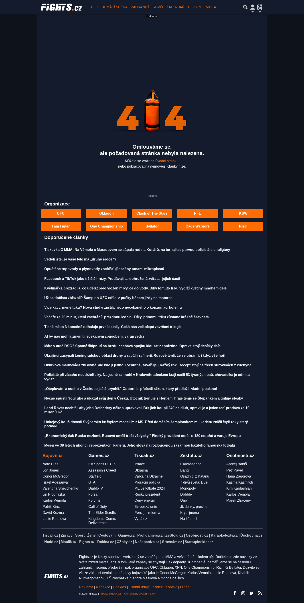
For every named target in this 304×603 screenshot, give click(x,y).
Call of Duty (97, 507)
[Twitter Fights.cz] (251, 593)
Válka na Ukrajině (148, 476)
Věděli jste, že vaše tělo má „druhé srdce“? (80, 259)
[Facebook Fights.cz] (234, 593)
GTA (91, 482)
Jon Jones (51, 470)
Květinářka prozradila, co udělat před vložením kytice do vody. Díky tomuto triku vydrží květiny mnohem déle (135, 288)
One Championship (106, 226)
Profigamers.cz (150, 535)
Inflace (139, 464)
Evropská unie (145, 507)
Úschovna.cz (251, 535)
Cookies (119, 587)
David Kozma (53, 513)
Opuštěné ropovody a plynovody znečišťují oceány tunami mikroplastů (104, 269)
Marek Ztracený (238, 500)
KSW (243, 213)
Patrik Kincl (52, 507)
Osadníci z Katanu (194, 476)
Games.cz (126, 535)
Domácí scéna (114, 7)
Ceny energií (144, 500)
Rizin (243, 226)
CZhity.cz (124, 542)
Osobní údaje (139, 587)
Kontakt (171, 587)
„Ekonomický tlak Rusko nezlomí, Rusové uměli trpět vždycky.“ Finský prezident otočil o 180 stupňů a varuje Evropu (142, 436)
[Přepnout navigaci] (252, 7)
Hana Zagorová (238, 476)
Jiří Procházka (54, 494)
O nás (184, 587)
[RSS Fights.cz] (260, 593)
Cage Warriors (198, 226)
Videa (211, 7)
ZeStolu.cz (174, 535)
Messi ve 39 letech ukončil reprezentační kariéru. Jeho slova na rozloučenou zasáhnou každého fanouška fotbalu (139, 445)
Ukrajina (141, 470)
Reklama (86, 587)
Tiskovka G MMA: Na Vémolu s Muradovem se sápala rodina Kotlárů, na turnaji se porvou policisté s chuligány (137, 250)
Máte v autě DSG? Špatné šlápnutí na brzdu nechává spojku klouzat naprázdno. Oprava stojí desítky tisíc (132, 346)
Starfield (94, 476)
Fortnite (94, 500)
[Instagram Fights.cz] (243, 593)
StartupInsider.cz (199, 542)
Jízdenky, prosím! (193, 507)
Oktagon (106, 213)
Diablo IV (95, 488)
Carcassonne (190, 464)
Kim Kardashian (239, 488)
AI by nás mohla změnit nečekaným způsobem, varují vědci (94, 336)
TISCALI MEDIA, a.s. (110, 593)
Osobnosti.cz (197, 535)
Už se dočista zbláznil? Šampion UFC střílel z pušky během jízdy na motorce (108, 298)
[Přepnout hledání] (245, 7)
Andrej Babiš (236, 464)
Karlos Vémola (54, 500)
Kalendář (175, 7)
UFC (94, 7)
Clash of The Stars (152, 213)
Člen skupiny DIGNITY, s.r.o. (139, 593)
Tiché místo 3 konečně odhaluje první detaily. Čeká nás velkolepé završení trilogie (113, 327)
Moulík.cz (69, 542)
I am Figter (61, 226)
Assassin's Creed (102, 470)
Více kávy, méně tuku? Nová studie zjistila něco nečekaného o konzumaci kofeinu (113, 307)
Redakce (103, 587)
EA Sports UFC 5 (102, 464)
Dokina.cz (105, 542)
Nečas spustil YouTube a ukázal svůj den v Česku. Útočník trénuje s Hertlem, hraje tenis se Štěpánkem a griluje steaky (143, 398)
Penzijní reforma (147, 513)
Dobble (186, 494)
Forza (92, 494)
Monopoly (188, 488)
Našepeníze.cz (147, 542)
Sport (80, 535)
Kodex (158, 587)
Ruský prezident (147, 494)
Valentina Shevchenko (60, 488)
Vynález (140, 519)
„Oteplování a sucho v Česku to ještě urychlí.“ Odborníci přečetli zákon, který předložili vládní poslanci (130, 389)
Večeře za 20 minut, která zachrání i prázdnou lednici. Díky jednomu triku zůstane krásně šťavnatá (126, 317)
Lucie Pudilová (54, 519)
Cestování (107, 535)
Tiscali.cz (50, 535)
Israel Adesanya (55, 482)
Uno (183, 500)
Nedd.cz (51, 542)
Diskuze (195, 7)
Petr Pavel (234, 470)
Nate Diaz (50, 464)
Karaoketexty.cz (224, 535)
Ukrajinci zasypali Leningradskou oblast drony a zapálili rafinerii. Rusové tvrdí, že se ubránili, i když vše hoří (134, 355)
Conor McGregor (56, 476)
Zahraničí (140, 7)
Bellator (152, 226)
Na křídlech (189, 519)
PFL (197, 213)
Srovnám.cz (172, 542)
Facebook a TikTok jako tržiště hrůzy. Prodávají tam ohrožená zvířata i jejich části (112, 279)
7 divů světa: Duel (194, 482)
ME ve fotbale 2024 (149, 488)
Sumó (158, 7)
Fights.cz (87, 542)
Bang (184, 470)
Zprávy (67, 535)
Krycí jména (189, 513)
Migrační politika (147, 482)
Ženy (91, 535)
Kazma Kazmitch (239, 482)
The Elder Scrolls (102, 513)
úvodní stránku (166, 161)
